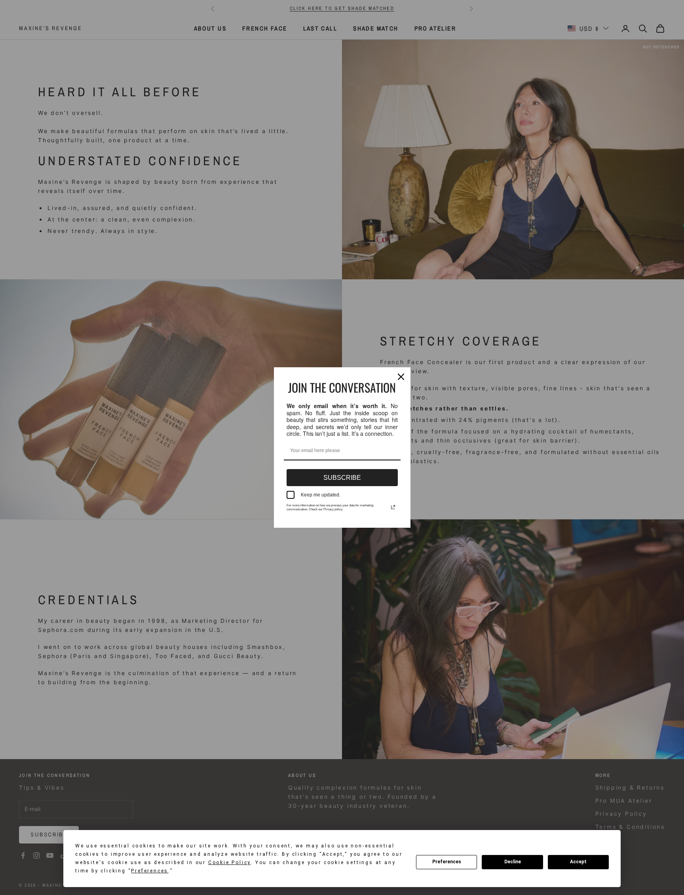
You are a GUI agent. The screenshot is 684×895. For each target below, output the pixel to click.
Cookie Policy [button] (229, 862)
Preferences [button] (149, 871)
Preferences (446, 861)
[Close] (400, 376)
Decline (512, 861)
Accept (578, 861)
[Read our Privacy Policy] (393, 507)
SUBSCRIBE (342, 477)
